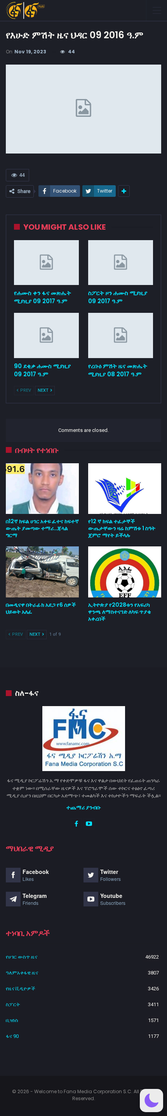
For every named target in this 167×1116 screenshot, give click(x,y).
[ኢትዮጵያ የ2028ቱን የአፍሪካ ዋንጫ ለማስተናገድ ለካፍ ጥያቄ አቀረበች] (124, 571)
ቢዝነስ (12, 1020)
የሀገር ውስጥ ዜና (21, 957)
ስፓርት (13, 1004)
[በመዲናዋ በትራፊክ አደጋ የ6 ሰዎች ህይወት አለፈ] (42, 571)
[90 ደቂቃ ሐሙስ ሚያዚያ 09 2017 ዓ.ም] (46, 335)
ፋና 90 (12, 1036)
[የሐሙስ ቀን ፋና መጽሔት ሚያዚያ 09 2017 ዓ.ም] (46, 262)
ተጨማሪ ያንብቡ (83, 807)
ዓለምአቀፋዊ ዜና (22, 973)
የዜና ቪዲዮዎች (20, 988)
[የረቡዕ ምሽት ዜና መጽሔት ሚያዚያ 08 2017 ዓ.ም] (120, 335)
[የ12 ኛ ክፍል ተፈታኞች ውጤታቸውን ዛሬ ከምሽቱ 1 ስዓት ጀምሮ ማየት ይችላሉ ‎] (124, 488)
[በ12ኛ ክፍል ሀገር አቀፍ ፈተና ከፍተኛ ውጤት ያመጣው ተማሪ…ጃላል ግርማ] (42, 488)
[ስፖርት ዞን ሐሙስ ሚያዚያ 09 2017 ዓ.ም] (120, 262)
